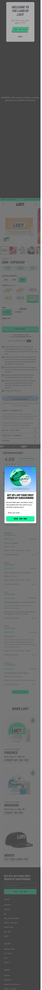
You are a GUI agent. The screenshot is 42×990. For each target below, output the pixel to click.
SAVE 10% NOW (20, 519)
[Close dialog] (33, 469)
